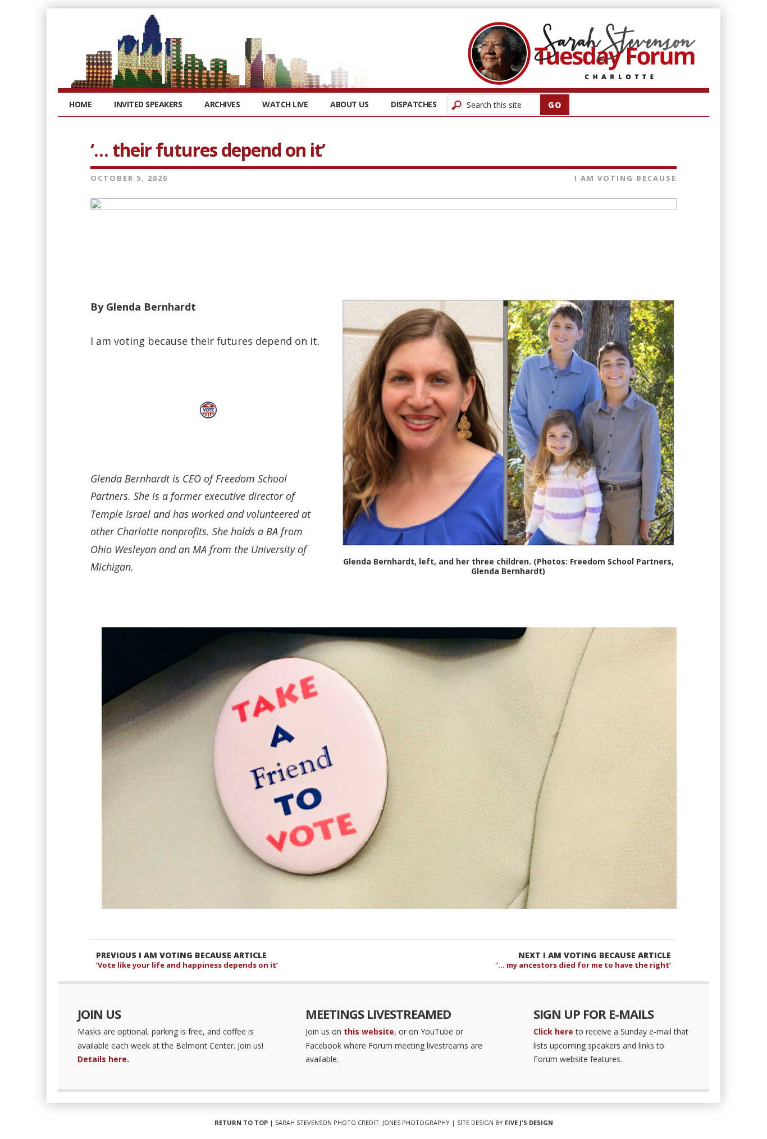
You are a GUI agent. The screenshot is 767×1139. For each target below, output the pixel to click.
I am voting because (625, 178)
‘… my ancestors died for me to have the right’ (583, 965)
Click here (553, 1031)
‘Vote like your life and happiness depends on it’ (187, 965)
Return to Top (241, 1122)
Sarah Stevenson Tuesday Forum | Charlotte (581, 53)
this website (369, 1031)
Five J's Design (529, 1122)
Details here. (103, 1059)
